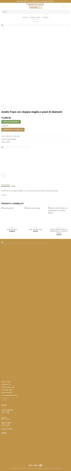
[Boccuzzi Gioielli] (35, 6)
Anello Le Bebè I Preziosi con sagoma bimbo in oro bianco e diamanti (59, 231)
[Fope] (15, 160)
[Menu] (2, 6)
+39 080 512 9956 (6, 390)
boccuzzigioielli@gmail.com (9, 395)
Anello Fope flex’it (12, 229)
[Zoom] (4, 107)
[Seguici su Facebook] (3, 399)
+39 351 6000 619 (6, 392)
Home (25, 17)
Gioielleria (35, 17)
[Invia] (67, 12)
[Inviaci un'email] (6, 399)
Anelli (45, 17)
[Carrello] (69, 6)
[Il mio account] (64, 6)
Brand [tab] (13, 186)
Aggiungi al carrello (13, 129)
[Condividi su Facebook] (3, 175)
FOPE (8, 142)
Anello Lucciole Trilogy (35, 229)
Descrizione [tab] (5, 186)
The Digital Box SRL (32, 468)
